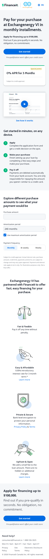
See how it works (24, 120)
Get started (24, 51)
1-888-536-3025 (29, 540)
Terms (32, 426)
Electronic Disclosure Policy (33, 549)
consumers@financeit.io (12, 540)
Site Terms (17, 549)
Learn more (24, 379)
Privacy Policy (20, 426)
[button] (24, 104)
